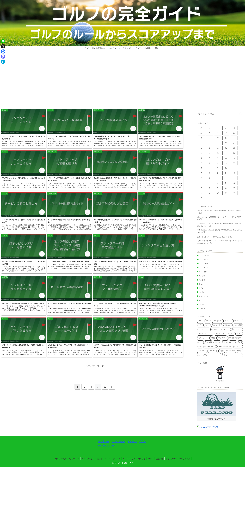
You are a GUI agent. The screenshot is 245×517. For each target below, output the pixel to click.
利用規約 (132, 441)
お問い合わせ (118, 441)
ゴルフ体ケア (184, 459)
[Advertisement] (122, 72)
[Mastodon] (3, 56)
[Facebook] (3, 51)
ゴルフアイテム (129, 459)
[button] (240, 113)
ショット (98, 459)
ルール (108, 459)
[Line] (3, 41)
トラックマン (171, 459)
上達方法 (159, 459)
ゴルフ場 (141, 459)
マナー (150, 459)
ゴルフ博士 (220, 381)
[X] (3, 46)
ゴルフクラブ (87, 459)
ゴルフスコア (60, 459)
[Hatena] (3, 61)
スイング (116, 459)
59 (105, 387)
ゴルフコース (74, 459)
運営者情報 (103, 441)
